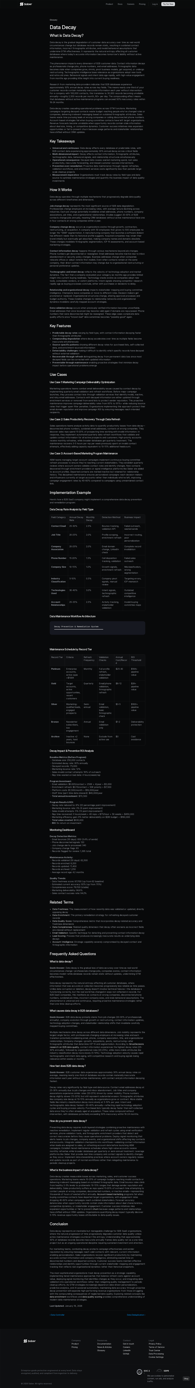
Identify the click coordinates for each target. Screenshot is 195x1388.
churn (96, 1209)
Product (75, 1343)
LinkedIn (127, 1350)
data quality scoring (92, 1296)
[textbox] (97, 628)
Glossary (53, 20)
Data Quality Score (62, 921)
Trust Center (154, 1350)
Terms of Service (156, 1347)
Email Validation (60, 933)
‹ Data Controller (57, 1315)
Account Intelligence (62, 942)
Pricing (75, 1347)
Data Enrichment (61, 915)
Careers (126, 1347)
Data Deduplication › (136, 1315)
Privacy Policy (155, 1343)
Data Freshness (60, 909)
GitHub (126, 1353)
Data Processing (156, 1353)
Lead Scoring (58, 936)
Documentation (104, 1343)
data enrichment (58, 1296)
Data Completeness (62, 927)
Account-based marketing (110, 1194)
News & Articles (104, 1347)
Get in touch (128, 1343)
